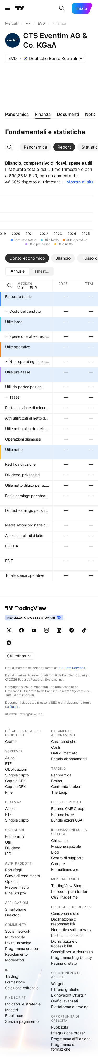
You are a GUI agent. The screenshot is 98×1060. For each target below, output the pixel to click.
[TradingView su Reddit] (9, 642)
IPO (8, 853)
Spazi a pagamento (22, 1021)
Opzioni (11, 881)
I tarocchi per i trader (69, 891)
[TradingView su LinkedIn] (59, 630)
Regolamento (16, 954)
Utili (8, 842)
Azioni (10, 757)
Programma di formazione (63, 1046)
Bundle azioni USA (66, 820)
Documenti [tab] (68, 114)
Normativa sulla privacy (71, 929)
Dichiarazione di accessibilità (64, 943)
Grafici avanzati (64, 1001)
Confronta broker (65, 786)
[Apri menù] (7, 8)
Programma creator (21, 948)
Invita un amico (18, 943)
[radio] (17, 271)
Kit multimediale (64, 869)
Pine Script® (15, 893)
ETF (8, 763)
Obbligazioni (16, 769)
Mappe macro (17, 887)
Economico (14, 836)
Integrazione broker (68, 1033)
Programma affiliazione (70, 1038)
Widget (57, 983)
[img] (75, 58)
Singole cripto (17, 775)
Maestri (11, 1010)
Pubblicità (59, 1027)
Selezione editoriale (21, 988)
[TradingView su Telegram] (71, 630)
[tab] (35, 147)
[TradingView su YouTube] (34, 630)
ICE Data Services (72, 668)
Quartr (14, 707)
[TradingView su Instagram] (46, 630)
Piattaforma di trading (70, 1006)
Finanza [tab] (43, 114)
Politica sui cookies (67, 935)
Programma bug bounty (71, 957)
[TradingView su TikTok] (84, 630)
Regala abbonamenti (69, 759)
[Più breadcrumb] (28, 23)
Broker (56, 781)
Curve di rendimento (22, 875)
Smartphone (15, 909)
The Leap (59, 792)
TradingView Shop (66, 885)
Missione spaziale (66, 846)
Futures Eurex (63, 814)
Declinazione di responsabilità (64, 921)
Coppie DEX (15, 786)
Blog (55, 852)
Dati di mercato (64, 753)
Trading (11, 976)
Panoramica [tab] (17, 114)
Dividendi (13, 848)
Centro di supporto (67, 858)
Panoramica (61, 775)
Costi (55, 747)
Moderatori (14, 960)
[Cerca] (61, 8)
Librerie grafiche (65, 989)
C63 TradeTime (64, 897)
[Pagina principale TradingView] (19, 8)
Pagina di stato (64, 963)
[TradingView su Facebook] (21, 630)
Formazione (15, 982)
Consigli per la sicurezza (72, 951)
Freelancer (14, 1015)
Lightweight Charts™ (68, 995)
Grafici (10, 741)
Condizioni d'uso (65, 913)
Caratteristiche (63, 741)
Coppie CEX (15, 781)
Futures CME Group (67, 808)
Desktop (12, 915)
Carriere (58, 863)
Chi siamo (59, 840)
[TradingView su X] (9, 630)
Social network (17, 931)
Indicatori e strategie (23, 1004)
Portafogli (13, 870)
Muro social (15, 937)
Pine (9, 792)
